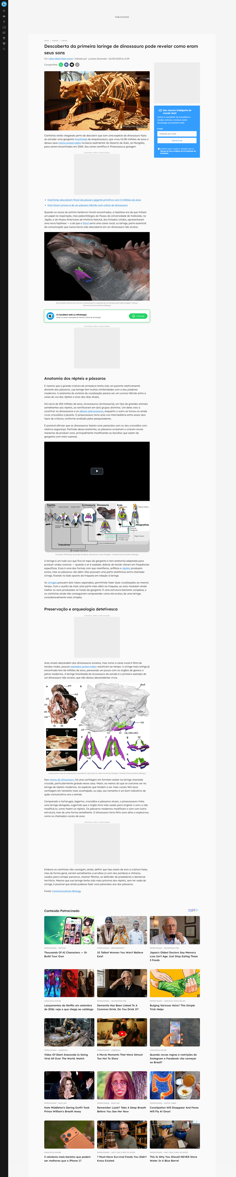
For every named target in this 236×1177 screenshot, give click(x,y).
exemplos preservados (83, 666)
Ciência (64, 41)
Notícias (55, 41)
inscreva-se (177, 140)
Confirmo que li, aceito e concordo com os (178, 151)
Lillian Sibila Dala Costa (60, 58)
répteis (126, 568)
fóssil (86, 223)
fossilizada (81, 139)
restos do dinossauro (62, 779)
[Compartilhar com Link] (77, 64)
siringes (52, 582)
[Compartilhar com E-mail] (72, 64)
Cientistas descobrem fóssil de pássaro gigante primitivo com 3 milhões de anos (94, 199)
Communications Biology (66, 891)
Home (46, 41)
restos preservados (69, 142)
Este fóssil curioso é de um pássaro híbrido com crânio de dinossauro (88, 205)
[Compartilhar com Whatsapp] (61, 64)
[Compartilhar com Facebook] (66, 64)
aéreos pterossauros (91, 411)
